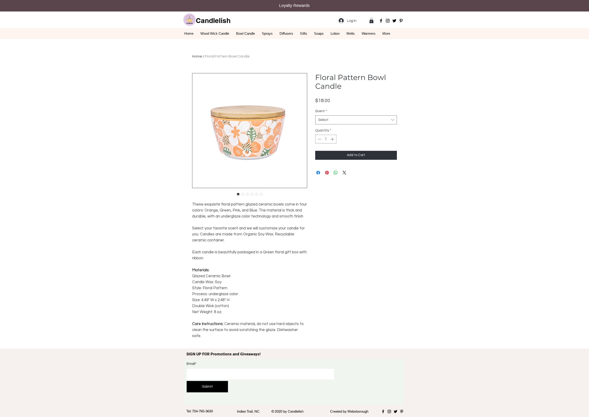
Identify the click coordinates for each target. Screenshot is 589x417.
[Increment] (333, 139)
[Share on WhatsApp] (335, 172)
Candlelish (213, 20)
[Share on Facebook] (318, 172)
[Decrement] (319, 139)
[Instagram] (387, 20)
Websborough (357, 411)
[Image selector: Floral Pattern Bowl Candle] (238, 194)
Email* (191, 364)
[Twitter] (394, 20)
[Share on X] (344, 172)
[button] (371, 20)
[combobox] (356, 119)
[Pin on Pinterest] (327, 172)
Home (197, 56)
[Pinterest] (401, 20)
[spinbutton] (326, 139)
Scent (321, 111)
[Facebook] (381, 20)
